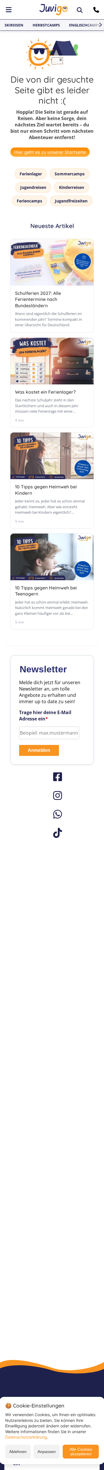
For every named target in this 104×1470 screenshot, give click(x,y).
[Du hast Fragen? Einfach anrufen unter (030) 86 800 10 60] (97, 10)
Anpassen (47, 1451)
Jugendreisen (33, 187)
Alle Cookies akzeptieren (81, 1451)
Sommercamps (70, 174)
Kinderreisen (71, 187)
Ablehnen (18, 1451)
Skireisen (14, 25)
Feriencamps (29, 201)
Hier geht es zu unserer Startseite (50, 152)
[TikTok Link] (52, 833)
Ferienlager (31, 174)
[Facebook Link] (52, 777)
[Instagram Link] (52, 795)
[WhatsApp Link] (52, 814)
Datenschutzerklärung (26, 1437)
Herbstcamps (46, 25)
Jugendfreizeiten (71, 201)
